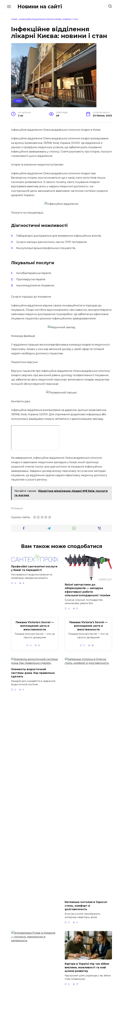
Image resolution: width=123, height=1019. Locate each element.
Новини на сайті (39, 6)
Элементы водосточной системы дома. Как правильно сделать (33, 673)
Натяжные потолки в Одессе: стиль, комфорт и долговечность (86, 906)
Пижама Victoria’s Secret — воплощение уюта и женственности (35, 626)
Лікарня (18, 508)
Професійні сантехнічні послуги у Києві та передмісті (34, 568)
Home (14, 19)
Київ (18, 101)
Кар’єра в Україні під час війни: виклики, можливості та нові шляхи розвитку (87, 967)
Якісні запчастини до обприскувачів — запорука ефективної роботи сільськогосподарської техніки (87, 590)
